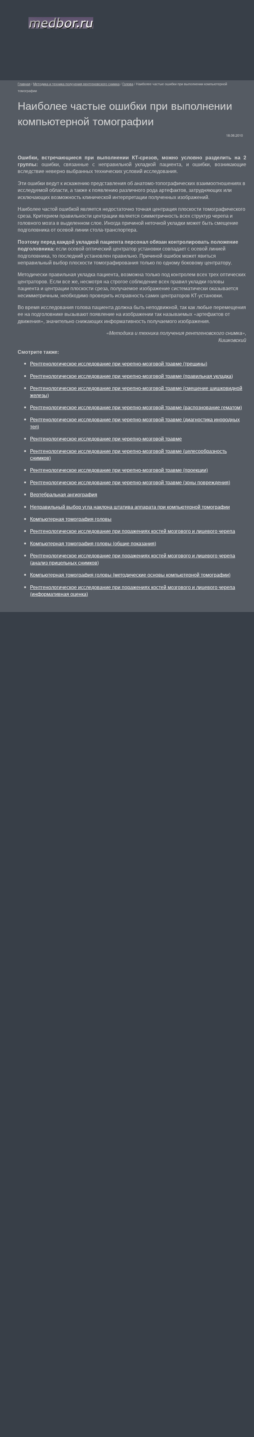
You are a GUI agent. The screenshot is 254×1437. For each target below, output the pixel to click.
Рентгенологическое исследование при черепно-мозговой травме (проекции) (119, 469)
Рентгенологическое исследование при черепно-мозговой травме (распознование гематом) (136, 407)
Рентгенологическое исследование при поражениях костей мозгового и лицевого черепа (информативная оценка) (132, 590)
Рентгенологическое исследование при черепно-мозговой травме (106, 438)
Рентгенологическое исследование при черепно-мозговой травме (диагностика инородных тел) (135, 423)
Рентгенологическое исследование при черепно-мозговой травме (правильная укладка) (131, 375)
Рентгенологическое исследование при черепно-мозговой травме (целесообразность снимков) (128, 454)
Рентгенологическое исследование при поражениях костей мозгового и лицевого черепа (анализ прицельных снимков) (132, 559)
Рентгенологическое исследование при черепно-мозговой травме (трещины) (118, 363)
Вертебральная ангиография (63, 494)
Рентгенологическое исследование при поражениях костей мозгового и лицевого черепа (132, 530)
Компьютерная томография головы (71, 518)
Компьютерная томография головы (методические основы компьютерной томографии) (130, 574)
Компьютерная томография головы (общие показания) (93, 543)
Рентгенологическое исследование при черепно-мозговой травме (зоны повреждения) (130, 482)
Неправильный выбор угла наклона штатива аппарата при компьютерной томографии (130, 506)
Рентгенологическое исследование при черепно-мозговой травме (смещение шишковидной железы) (136, 391)
